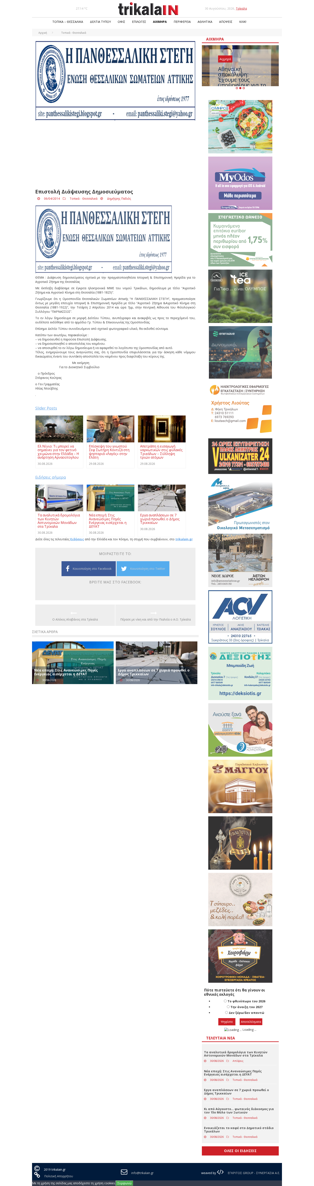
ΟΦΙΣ (121, 22)
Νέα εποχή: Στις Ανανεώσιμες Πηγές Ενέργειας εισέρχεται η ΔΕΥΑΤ (66, 672)
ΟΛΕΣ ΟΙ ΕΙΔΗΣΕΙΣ (240, 1150)
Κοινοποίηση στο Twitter (147, 569)
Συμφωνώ (124, 1183)
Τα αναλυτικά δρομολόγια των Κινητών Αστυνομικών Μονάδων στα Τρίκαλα (235, 1053)
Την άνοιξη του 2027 (246, 1007)
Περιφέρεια (182, 22)
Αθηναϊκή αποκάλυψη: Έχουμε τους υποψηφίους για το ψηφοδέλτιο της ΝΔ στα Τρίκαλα (242, 82)
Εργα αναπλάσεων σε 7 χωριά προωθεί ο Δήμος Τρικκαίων (153, 672)
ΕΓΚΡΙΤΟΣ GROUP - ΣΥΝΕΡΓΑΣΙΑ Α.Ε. (253, 1173)
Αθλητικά (205, 22)
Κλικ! (242, 22)
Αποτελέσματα (251, 1022)
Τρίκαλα (241, 8)
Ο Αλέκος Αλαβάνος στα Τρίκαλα (75, 619)
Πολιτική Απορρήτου (58, 1176)
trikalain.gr (184, 539)
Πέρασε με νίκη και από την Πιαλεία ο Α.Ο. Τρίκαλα (155, 619)
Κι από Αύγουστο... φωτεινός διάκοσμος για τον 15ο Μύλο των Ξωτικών (239, 1110)
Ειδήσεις (77, 539)
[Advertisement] (115, 155)
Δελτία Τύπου (100, 22)
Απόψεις (225, 22)
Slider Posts (46, 408)
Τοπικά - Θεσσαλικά (83, 198)
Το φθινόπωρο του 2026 (246, 1001)
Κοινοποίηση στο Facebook (92, 569)
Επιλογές (139, 22)
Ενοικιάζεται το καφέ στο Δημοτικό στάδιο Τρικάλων (239, 1129)
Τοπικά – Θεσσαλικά (67, 22)
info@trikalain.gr (142, 1173)
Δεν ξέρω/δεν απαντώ (246, 1013)
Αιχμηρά (160, 22)
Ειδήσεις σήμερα (50, 477)
